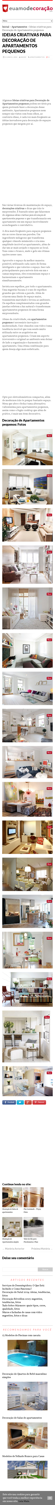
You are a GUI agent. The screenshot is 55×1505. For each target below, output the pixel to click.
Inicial (5, 27)
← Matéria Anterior (13, 1248)
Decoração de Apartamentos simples (10, 1240)
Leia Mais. (24, 1501)
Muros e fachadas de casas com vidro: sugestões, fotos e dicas (22, 1314)
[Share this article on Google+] (28, 1102)
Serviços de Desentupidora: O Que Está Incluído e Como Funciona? (23, 1287)
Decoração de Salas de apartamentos (10, 1210)
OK (50, 1498)
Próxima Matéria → (42, 1248)
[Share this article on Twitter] (20, 1102)
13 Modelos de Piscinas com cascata (21, 1335)
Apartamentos (19, 27)
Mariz (23, 57)
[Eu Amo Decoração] (27, 10)
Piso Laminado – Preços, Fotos (32, 1210)
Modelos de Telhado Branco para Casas (23, 1456)
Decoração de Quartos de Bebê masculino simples (24, 1375)
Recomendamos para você (27, 1329)
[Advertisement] (27, 80)
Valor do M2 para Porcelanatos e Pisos (31, 1240)
